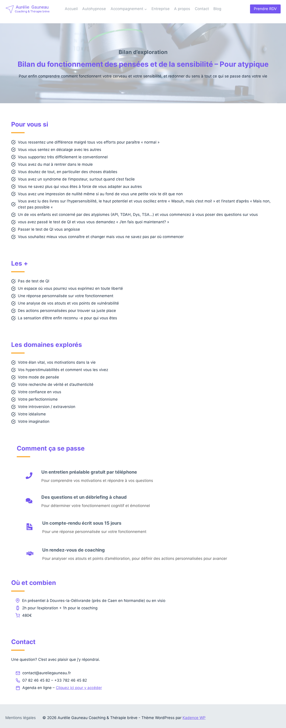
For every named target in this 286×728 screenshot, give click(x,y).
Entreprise (160, 8)
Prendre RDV (265, 8)
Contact (202, 8)
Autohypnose (94, 8)
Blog (217, 8)
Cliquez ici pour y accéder (79, 687)
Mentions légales (20, 717)
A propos (182, 8)
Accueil (71, 8)
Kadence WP (194, 717)
